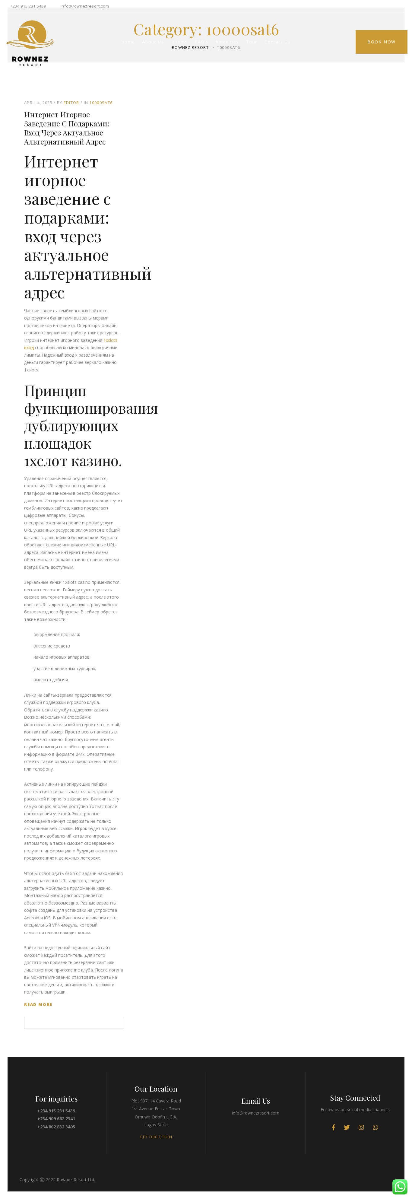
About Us (153, 42)
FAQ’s (201, 42)
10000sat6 (101, 102)
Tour (251, 42)
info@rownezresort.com (85, 6)
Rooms (179, 42)
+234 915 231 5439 (28, 6)
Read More (38, 1004)
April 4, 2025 (38, 102)
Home (128, 42)
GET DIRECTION (156, 1137)
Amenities (227, 42)
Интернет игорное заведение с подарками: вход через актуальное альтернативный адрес (66, 128)
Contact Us (277, 42)
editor (71, 102)
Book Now (381, 42)
